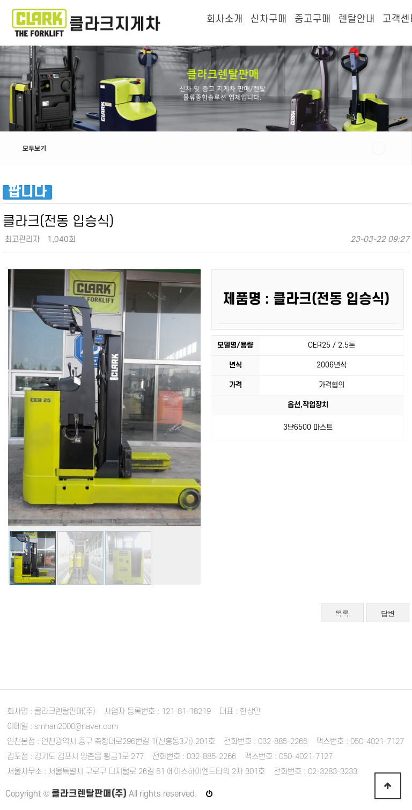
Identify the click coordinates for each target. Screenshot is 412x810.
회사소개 (225, 19)
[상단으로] (387, 785)
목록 (342, 613)
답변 (388, 613)
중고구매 (313, 19)
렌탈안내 (357, 19)
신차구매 (269, 19)
